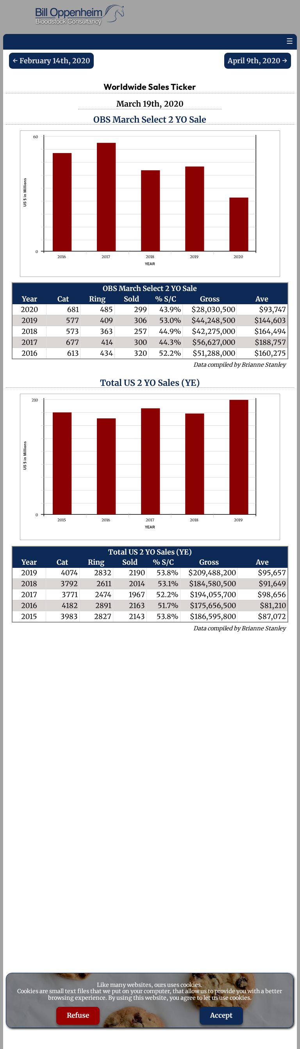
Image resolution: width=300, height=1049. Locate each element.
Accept (221, 1015)
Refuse (78, 1015)
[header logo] (81, 15)
